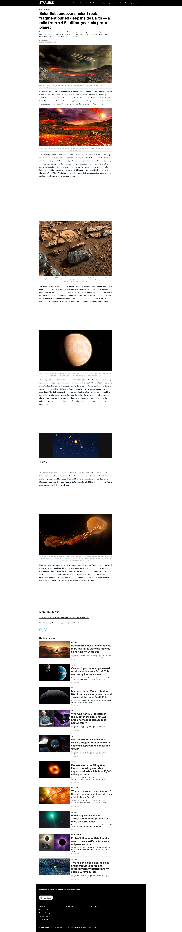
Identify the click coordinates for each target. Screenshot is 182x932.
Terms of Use (43, 919)
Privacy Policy (44, 913)
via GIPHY (43, 462)
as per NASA (99, 476)
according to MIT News (55, 161)
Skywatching (106, 3)
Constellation (78, 3)
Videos (138, 3)
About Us (42, 906)
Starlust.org (43, 889)
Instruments (117, 3)
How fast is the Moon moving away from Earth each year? (61, 623)
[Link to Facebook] (92, 907)
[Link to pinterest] (98, 907)
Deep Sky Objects (92, 3)
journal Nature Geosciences (61, 98)
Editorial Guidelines (47, 910)
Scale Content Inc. (63, 889)
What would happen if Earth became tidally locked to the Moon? (64, 617)
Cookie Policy (44, 916)
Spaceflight (129, 3)
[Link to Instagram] (95, 907)
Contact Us (69, 906)
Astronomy (66, 3)
